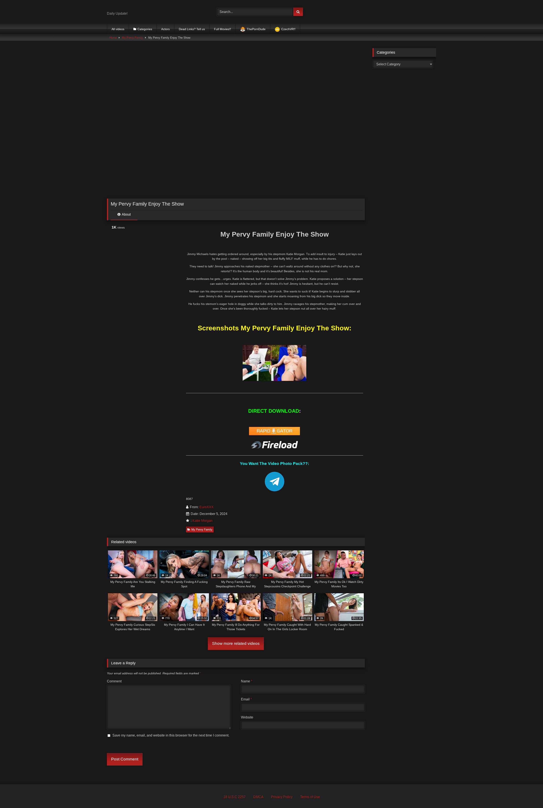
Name (246, 681)
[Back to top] (530, 795)
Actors (165, 29)
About (126, 214)
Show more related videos (236, 643)
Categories (144, 29)
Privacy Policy (281, 797)
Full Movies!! (222, 29)
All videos (118, 29)
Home (113, 37)
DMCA (258, 797)
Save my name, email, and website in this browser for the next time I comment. (170, 735)
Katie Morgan (202, 520)
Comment (114, 681)
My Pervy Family (132, 37)
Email (246, 699)
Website (247, 717)
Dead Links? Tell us (192, 29)
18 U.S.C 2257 (234, 797)
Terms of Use (310, 797)
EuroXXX (206, 507)
